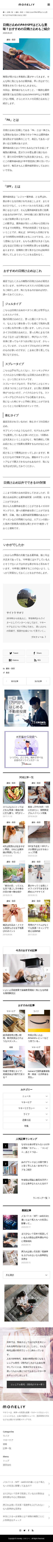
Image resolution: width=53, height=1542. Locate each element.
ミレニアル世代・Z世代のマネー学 (26, 1384)
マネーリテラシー (26, 1108)
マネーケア (26, 1102)
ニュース (26, 1096)
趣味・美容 (10, 668)
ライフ (26, 1114)
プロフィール (37, 637)
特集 (26, 1125)
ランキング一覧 (40, 1197)
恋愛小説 (26, 1120)
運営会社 (7, 1464)
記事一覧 (7, 1448)
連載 (5, 1444)
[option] (26, 974)
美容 (7, 672)
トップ (6, 1460)
